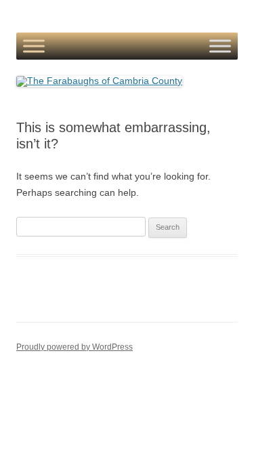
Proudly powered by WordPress (74, 347)
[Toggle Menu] (34, 46)
